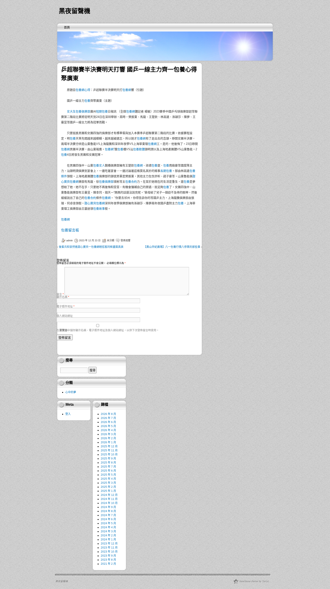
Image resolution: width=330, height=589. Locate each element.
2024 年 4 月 (108, 527)
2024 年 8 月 (108, 511)
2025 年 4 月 (108, 478)
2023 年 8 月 (108, 559)
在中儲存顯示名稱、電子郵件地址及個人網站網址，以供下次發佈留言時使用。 (108, 330)
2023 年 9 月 (108, 555)
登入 (68, 414)
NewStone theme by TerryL (254, 581)
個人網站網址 (65, 316)
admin (69, 240)
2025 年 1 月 (108, 491)
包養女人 (99, 165)
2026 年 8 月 (108, 414)
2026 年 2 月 (108, 438)
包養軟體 (139, 149)
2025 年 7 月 (108, 466)
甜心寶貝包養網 (94, 203)
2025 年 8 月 (108, 462)
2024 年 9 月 (108, 507)
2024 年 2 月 (108, 535)
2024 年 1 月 (108, 539)
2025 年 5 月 (108, 474)
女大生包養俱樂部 (78, 111)
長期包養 (166, 170)
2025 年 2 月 (108, 486)
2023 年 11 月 (109, 547)
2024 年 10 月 (109, 503)
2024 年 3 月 (108, 531)
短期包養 (102, 111)
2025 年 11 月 (109, 450)
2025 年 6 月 (108, 470)
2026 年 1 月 (108, 442)
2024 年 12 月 (109, 495)
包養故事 (99, 208)
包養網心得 (83, 90)
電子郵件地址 (66, 306)
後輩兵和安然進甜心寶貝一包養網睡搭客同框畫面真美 (91, 247)
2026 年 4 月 (108, 430)
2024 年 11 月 (109, 499)
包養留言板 (70, 230)
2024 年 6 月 (108, 519)
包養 (87, 100)
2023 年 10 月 (109, 551)
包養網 (126, 90)
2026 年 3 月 (108, 434)
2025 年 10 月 (109, 454)
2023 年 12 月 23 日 (90, 240)
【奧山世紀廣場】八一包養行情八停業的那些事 (172, 247)
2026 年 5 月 (108, 426)
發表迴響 (125, 240)
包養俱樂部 (106, 181)
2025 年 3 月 (108, 482)
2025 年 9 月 (108, 458)
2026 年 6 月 (108, 422)
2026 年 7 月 (108, 418)
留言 (60, 294)
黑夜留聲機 (74, 11)
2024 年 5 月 (108, 523)
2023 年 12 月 (109, 543)
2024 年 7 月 (108, 515)
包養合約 (131, 181)
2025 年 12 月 (109, 446)
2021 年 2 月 (108, 563)
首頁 (67, 27)
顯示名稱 (63, 297)
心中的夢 (70, 392)
